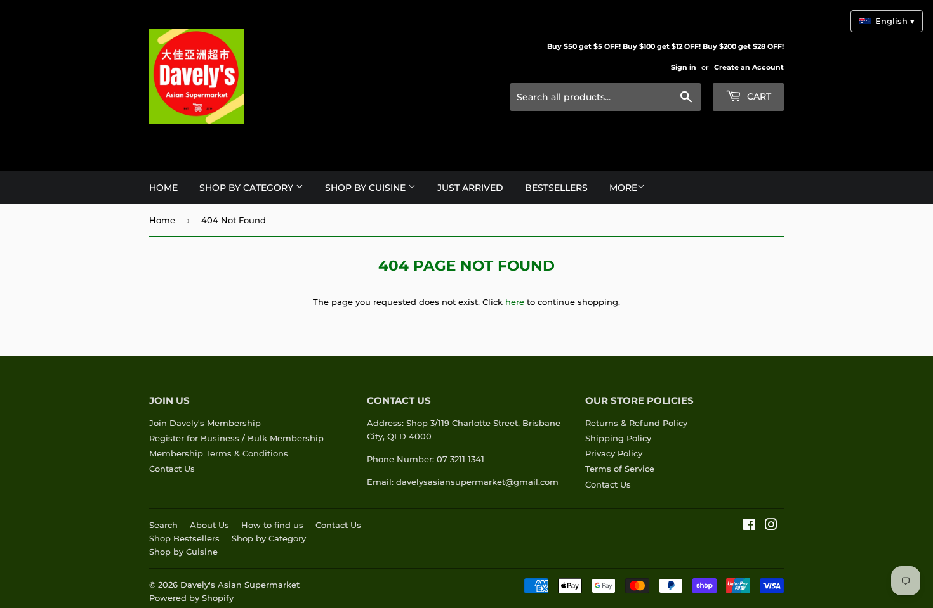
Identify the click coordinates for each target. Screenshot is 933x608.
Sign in (683, 67)
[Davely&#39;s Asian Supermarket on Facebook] (749, 526)
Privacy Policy (613, 453)
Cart (757, 96)
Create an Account (749, 67)
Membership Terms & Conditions (218, 453)
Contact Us (172, 468)
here (514, 302)
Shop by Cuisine (183, 552)
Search (163, 525)
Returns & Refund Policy (636, 423)
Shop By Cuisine (366, 187)
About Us (209, 525)
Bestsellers (556, 187)
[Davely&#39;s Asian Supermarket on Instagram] (771, 526)
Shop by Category (269, 538)
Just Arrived (470, 187)
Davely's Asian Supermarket (240, 584)
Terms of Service (619, 468)
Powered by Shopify (191, 598)
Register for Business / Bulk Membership (236, 438)
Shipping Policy (618, 438)
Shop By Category (247, 187)
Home (163, 187)
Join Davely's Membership (205, 423)
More (623, 187)
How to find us (272, 525)
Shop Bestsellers (184, 538)
